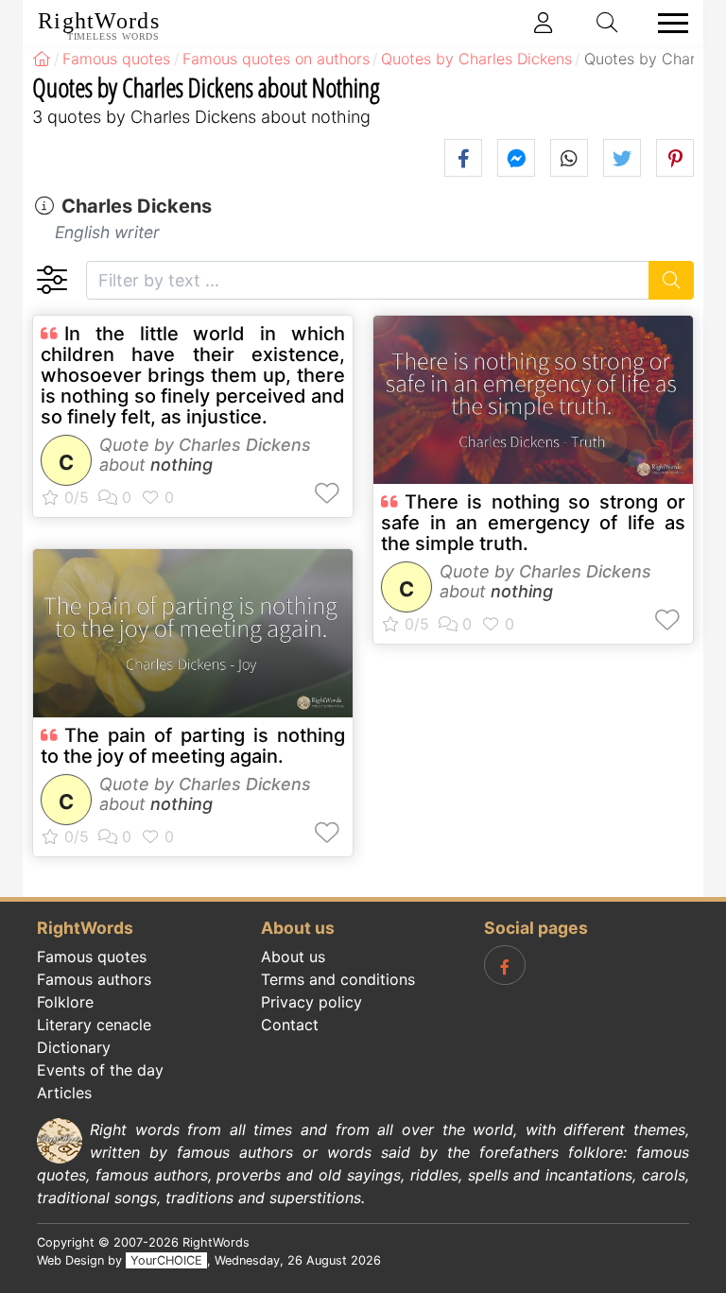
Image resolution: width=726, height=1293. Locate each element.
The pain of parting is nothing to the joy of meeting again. (193, 745)
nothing (181, 464)
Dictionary (74, 1047)
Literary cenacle (94, 1024)
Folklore (65, 1001)
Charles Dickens (136, 206)
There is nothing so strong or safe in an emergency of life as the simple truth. (533, 523)
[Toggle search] (607, 23)
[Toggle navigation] (667, 23)
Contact (290, 1024)
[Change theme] (51, 280)
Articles (64, 1092)
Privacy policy (311, 1001)
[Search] (671, 280)
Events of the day (100, 1069)
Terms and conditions (338, 979)
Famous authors (94, 979)
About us (293, 956)
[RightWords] (41, 58)
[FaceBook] (505, 965)
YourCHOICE (166, 1260)
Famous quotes (92, 956)
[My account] (543, 23)
